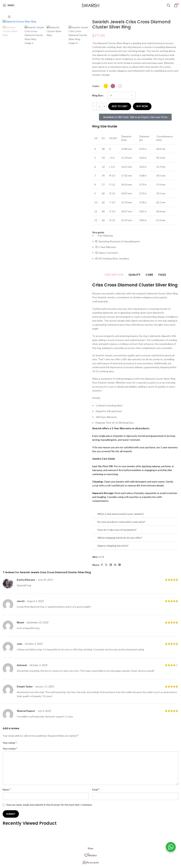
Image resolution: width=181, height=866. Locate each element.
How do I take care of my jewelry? (116, 529)
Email (96, 789)
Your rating (10, 742)
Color (95, 86)
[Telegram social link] (119, 564)
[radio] (106, 86)
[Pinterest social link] (111, 564)
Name (7, 789)
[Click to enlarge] (9, 17)
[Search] (168, 5)
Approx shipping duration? (112, 545)
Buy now (142, 106)
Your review (10, 748)
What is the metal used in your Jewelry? (120, 513)
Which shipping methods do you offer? (119, 537)
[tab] (114, 274)
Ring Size (97, 95)
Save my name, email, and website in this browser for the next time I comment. (49, 804)
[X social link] (106, 564)
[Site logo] (90, 5)
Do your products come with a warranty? (121, 521)
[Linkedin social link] (115, 564)
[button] (135, 514)
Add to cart (120, 106)
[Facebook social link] (102, 564)
